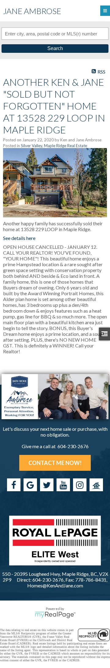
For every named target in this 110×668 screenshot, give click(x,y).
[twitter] (46, 484)
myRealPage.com (55, 615)
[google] (30, 484)
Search (55, 48)
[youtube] (63, 484)
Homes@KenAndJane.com (55, 585)
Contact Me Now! (55, 462)
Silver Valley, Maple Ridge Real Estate (54, 145)
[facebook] (13, 484)
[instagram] (79, 484)
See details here (19, 238)
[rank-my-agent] (96, 484)
